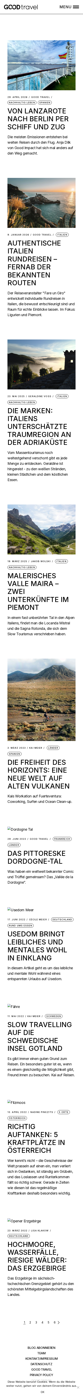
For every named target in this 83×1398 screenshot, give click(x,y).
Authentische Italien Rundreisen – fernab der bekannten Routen (34, 263)
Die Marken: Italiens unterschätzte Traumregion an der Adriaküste (39, 427)
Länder (53, 747)
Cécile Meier (38, 920)
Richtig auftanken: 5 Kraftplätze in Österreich (36, 1138)
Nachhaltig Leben (22, 102)
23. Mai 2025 (16, 396)
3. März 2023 (16, 748)
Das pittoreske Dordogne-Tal (36, 857)
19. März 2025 (17, 561)
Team (41, 1353)
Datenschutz (41, 1364)
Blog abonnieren (41, 1348)
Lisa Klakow (40, 1231)
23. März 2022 (17, 1231)
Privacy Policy (41, 1375)
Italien (62, 234)
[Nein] (78, 1387)
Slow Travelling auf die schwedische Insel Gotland (39, 1036)
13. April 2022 (17, 1112)
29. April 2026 (17, 97)
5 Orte (63, 1112)
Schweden (53, 1016)
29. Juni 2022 (16, 839)
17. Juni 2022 (16, 920)
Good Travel (40, 97)
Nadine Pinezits (41, 1112)
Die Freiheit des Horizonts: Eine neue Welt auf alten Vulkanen (38, 774)
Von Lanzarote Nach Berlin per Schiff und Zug (38, 119)
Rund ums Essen (20, 925)
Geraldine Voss (39, 396)
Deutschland (62, 919)
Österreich (17, 1118)
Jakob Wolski (41, 561)
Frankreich (62, 839)
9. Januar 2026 (18, 235)
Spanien (45, 102)
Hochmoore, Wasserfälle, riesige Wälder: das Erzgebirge (37, 1256)
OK (43, 1392)
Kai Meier (35, 748)
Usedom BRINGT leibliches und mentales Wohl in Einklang (37, 946)
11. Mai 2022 (15, 1016)
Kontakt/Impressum (41, 1359)
